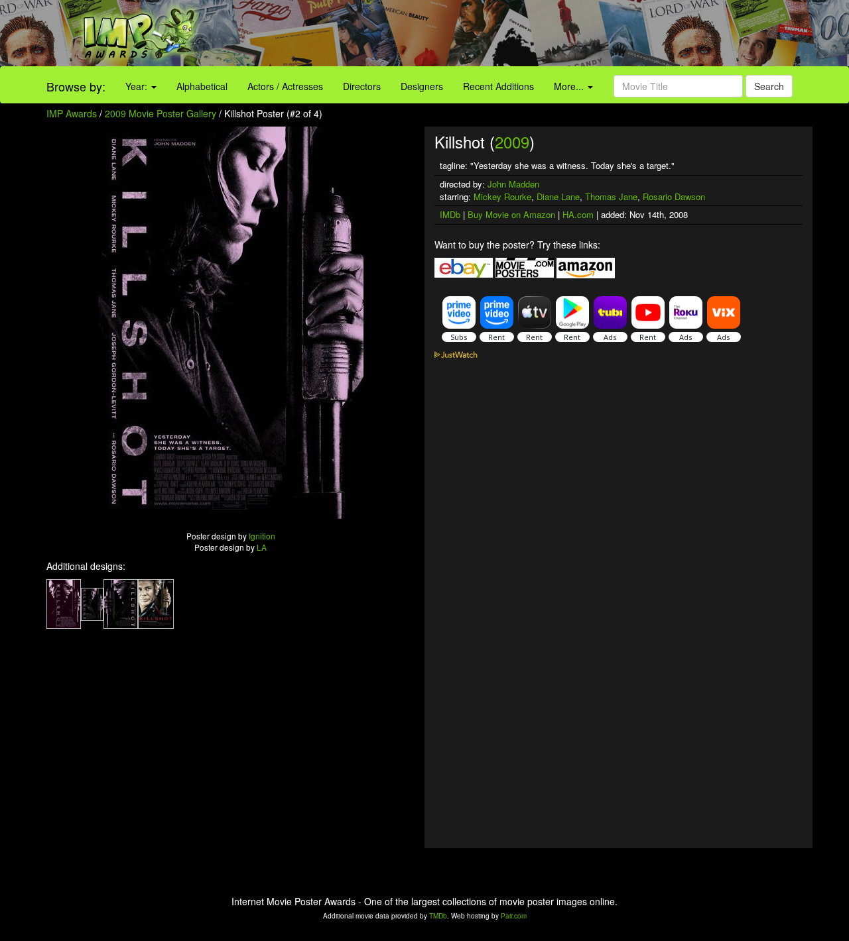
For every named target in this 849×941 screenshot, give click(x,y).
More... (570, 86)
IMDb (450, 214)
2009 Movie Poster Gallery (160, 113)
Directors (362, 86)
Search (769, 86)
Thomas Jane (611, 196)
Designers (422, 86)
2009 (512, 141)
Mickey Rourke (502, 196)
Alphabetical (202, 86)
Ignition (262, 535)
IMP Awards (71, 113)
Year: (137, 86)
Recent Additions (498, 86)
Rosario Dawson (674, 196)
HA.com (578, 214)
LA (262, 547)
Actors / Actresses (285, 86)
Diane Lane (558, 196)
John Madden (513, 184)
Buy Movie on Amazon (511, 214)
